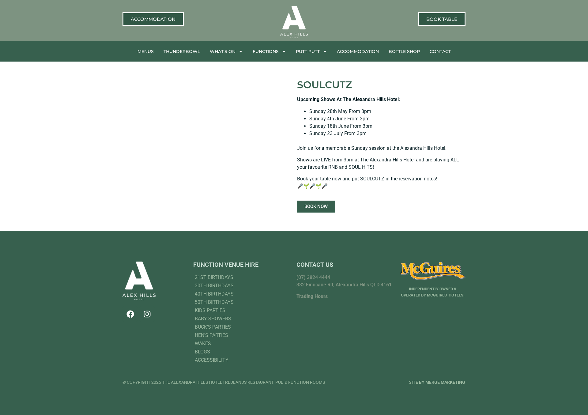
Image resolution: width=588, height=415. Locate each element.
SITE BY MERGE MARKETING (437, 382)
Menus (146, 51)
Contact (440, 51)
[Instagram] (147, 314)
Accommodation (358, 51)
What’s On (223, 51)
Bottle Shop (404, 51)
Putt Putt (308, 51)
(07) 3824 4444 (313, 277)
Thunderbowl (182, 51)
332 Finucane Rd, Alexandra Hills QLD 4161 (344, 285)
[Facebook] (130, 314)
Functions (266, 51)
